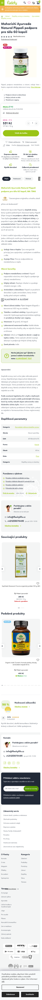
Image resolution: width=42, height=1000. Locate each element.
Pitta (37, 456)
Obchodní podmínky (10, 819)
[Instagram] (9, 763)
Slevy (23, 878)
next (39, 569)
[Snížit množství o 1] (28, 123)
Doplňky (24, 874)
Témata (23, 882)
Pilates (3, 918)
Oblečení (24, 858)
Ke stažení (4, 874)
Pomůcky (24, 866)
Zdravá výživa (6, 897)
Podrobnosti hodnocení (9, 39)
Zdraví (23, 870)
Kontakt (4, 858)
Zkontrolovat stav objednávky (13, 847)
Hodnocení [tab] (17, 179)
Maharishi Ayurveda (23, 145)
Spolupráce (5, 878)
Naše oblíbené (6, 938)
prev (2, 569)
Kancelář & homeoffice (8, 922)
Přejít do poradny (8, 493)
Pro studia (4, 914)
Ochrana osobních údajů (11, 823)
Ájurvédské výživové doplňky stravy (27, 427)
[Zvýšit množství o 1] (36, 123)
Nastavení (20, 987)
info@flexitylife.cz (16, 517)
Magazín (4, 866)
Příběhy (3, 870)
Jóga (3, 911)
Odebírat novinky (31, 789)
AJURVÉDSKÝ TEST (24, 359)
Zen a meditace (6, 926)
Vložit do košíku (21, 133)
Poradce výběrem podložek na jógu (17, 478)
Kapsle (37, 444)
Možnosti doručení (12, 113)
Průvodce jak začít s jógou (14, 488)
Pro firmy (6, 839)
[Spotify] (18, 763)
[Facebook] (4, 763)
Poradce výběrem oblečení (14, 485)
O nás (3, 862)
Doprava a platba (9, 827)
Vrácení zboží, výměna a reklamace (15, 815)
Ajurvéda (4, 901)
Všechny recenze (21, 707)
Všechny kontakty (12, 526)
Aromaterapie (6, 930)
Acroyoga (4, 893)
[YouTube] (13, 763)
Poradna (6, 835)
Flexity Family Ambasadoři (12, 831)
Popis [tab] (6, 179)
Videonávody (32, 493)
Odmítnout (10, 994)
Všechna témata (10, 889)
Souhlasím (30, 994)
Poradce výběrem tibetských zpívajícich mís (20, 481)
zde (3, 982)
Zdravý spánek (6, 934)
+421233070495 (15, 521)
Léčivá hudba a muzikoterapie (6, 906)
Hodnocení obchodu (10, 843)
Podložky (24, 862)
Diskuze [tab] (28, 179)
